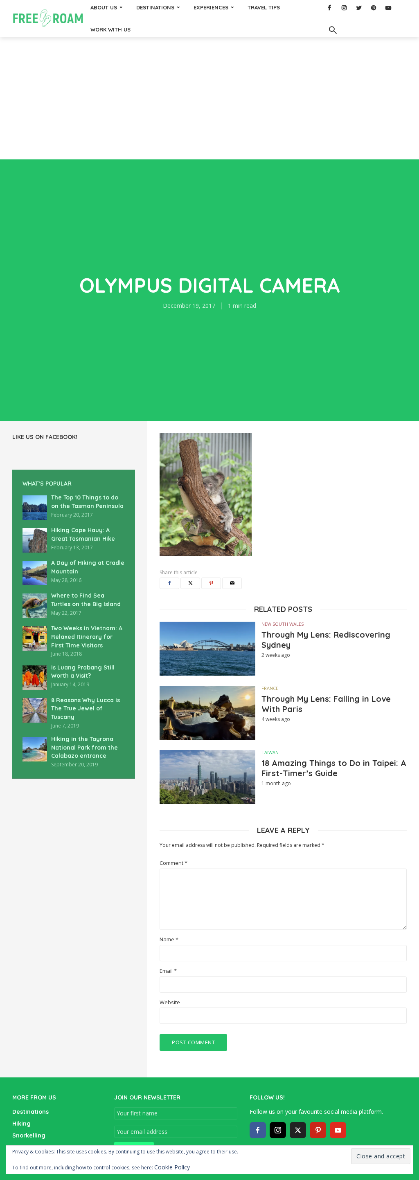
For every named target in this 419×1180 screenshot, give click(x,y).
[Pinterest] (318, 1130)
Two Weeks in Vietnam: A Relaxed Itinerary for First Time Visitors (86, 637)
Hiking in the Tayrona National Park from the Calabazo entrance (84, 747)
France (269, 688)
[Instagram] (278, 1130)
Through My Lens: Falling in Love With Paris (326, 704)
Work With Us (110, 29)
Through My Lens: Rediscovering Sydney (325, 639)
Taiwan (270, 752)
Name (169, 939)
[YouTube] (338, 1130)
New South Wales (282, 624)
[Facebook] (258, 1130)
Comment (173, 863)
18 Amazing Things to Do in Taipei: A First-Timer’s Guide (333, 768)
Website (170, 1002)
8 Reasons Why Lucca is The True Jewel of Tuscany (85, 708)
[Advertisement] (209, 98)
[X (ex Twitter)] (298, 1130)
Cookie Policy (172, 1167)
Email (168, 970)
